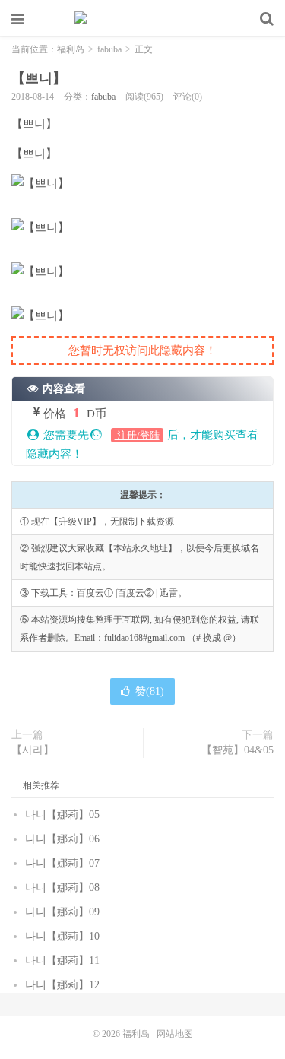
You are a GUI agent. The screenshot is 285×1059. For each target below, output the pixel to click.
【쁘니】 (38, 78)
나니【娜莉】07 (62, 863)
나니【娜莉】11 (62, 960)
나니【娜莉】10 (62, 936)
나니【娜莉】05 (62, 814)
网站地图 (175, 1034)
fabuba (109, 49)
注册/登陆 (137, 435)
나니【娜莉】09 (62, 912)
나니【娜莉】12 (62, 985)
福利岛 (142, 19)
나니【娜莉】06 (62, 839)
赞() (149, 691)
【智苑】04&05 (237, 750)
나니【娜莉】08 (62, 887)
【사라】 (32, 750)
